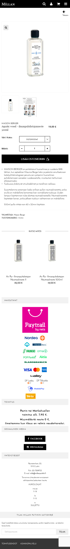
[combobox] (34, 139)
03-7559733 (37, 470)
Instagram (36, 447)
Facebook (36, 438)
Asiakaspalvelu (28, 543)
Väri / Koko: (7, 137)
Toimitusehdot (9, 543)
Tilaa (62, 531)
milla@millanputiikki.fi (38, 473)
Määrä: (5, 148)
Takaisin (65, 15)
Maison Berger (10, 123)
